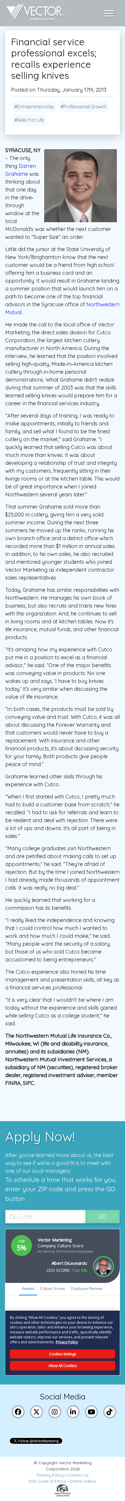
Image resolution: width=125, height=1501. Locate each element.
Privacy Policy (50, 1475)
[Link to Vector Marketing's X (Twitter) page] (36, 1411)
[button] (111, 13)
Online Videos (83, 1481)
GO (102, 1216)
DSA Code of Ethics (47, 1481)
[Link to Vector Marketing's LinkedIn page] (73, 1411)
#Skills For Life (29, 120)
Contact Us (78, 1475)
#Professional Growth (83, 106)
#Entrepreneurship (34, 106)
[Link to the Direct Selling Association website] (62, 1494)
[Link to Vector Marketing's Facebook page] (18, 1411)
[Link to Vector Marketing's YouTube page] (91, 1411)
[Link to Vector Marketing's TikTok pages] (109, 1411)
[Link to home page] (34, 13)
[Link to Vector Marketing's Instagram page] (55, 1411)
